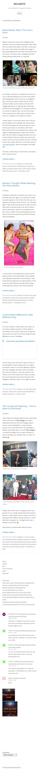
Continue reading (8, 159)
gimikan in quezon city (24, 539)
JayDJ (9, 678)
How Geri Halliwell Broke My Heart (25, 630)
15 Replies (5, 190)
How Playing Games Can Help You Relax (14, 602)
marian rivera (9, 542)
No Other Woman (8, 144)
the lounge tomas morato (16, 546)
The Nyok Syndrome (20, 678)
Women (20, 389)
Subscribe (5, 573)
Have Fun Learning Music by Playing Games (15, 585)
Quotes (33, 168)
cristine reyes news (8, 394)
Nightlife (20, 537)
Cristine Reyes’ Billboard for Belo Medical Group (17, 315)
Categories (5, 752)
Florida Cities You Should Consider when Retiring (17, 595)
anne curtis (32, 295)
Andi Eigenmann (12, 166)
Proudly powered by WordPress (11, 767)
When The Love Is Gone (9, 171)
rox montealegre (14, 544)
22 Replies (5, 413)
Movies (20, 164)
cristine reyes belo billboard (25, 391)
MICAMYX (19, 3)
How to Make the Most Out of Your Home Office (16, 592)
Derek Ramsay (24, 298)
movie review (26, 168)
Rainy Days (5, 580)
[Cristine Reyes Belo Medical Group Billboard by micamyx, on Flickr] (19, 349)
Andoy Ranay (22, 166)
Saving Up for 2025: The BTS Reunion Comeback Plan (18, 583)
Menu (19, 13)
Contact (4, 564)
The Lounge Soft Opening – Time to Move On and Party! (19, 407)
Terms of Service (7, 568)
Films (3, 566)
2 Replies (5, 37)
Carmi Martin (6, 298)
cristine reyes (30, 166)
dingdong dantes (11, 539)
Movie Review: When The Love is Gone (17, 31)
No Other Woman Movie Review (17, 300)
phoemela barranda (20, 542)
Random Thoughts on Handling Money (14, 587)
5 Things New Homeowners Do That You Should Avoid (18, 604)
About (4, 561)
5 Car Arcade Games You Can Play (12, 590)
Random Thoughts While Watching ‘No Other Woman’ (18, 184)
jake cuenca (18, 168)
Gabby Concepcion (8, 168)
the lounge (23, 544)
